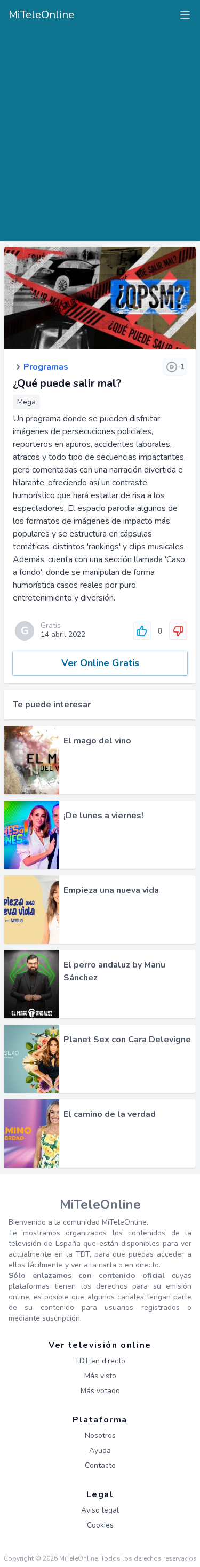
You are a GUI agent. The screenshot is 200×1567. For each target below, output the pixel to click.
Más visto (100, 1376)
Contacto (100, 1465)
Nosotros (100, 1435)
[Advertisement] (100, 131)
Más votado (100, 1391)
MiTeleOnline (41, 14)
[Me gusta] (142, 631)
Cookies (100, 1525)
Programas (45, 367)
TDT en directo (100, 1361)
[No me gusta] (178, 631)
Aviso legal (100, 1510)
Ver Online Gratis (100, 663)
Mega (26, 402)
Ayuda (100, 1450)
